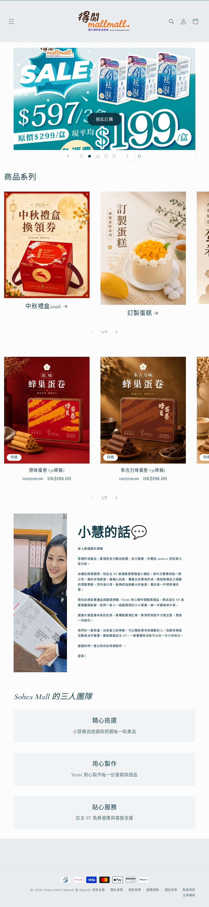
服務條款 (152, 890)
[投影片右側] (116, 332)
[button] (11, 21)
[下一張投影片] (127, 156)
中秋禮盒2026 (43, 306)
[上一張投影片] (68, 156)
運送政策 (171, 890)
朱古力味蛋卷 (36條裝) (143, 470)
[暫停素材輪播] (141, 156)
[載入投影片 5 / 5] (114, 156)
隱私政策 (116, 890)
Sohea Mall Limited (59, 890)
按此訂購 (104, 118)
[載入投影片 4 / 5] (106, 156)
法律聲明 (189, 895)
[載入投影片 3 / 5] (98, 156)
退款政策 (134, 890)
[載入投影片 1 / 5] (81, 156)
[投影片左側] (93, 332)
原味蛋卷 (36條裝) (47, 470)
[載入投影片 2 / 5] (89, 156)
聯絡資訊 (189, 890)
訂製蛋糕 (139, 313)
